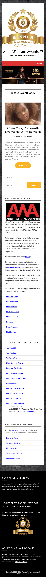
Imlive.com (10, 322)
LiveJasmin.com (12, 302)
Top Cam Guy (11, 353)
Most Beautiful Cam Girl (15, 363)
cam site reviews (18, 430)
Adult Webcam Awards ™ (23, 52)
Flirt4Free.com (12, 317)
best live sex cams (14, 267)
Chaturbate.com (12, 312)
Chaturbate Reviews (13, 458)
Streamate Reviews (13, 443)
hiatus (27, 257)
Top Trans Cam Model (14, 358)
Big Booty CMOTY (13, 383)
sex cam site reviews (15, 486)
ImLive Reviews (12, 438)
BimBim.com (11, 332)
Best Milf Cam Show (13, 398)
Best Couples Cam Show (15, 403)
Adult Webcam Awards (24, 137)
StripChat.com (11, 307)
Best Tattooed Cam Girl (15, 388)
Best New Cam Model (14, 368)
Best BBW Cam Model (14, 373)
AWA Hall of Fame (21, 562)
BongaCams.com (12, 327)
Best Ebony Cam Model (14, 393)
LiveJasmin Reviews (13, 448)
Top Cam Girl (11, 348)
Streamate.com (12, 297)
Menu (39, 63)
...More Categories (15, 406)
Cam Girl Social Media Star (16, 378)
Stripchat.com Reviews (14, 453)
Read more (23, 165)
